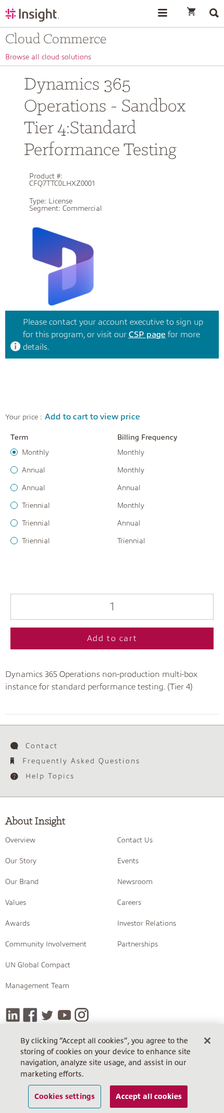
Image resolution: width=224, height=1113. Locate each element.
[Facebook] (30, 1015)
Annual (33, 470)
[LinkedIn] (12, 1015)
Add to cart (112, 638)
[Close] (207, 1040)
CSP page (147, 334)
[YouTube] (64, 1015)
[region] (112, 1068)
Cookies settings (64, 1096)
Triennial (36, 505)
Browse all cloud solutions (48, 57)
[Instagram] (81, 1015)
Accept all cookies (149, 1096)
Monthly (35, 452)
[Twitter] (47, 1015)
